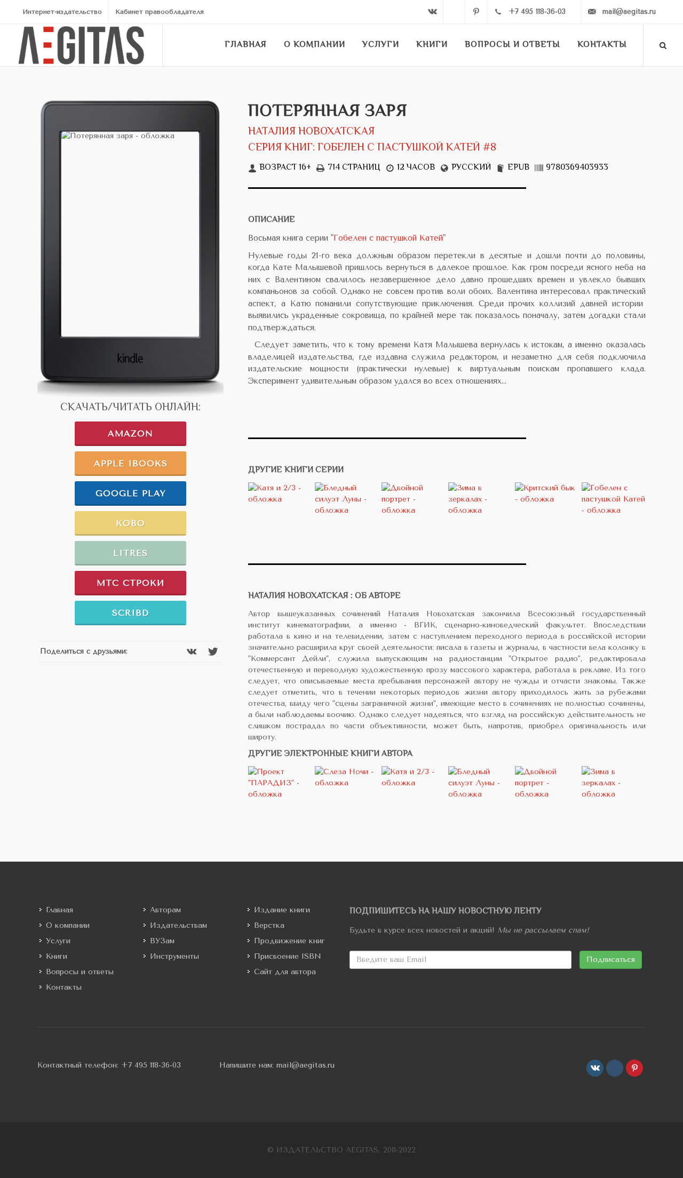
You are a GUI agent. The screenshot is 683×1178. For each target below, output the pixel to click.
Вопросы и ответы (80, 971)
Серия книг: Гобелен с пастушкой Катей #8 (372, 148)
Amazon (130, 433)
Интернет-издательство (62, 11)
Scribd (130, 613)
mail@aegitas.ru (305, 1065)
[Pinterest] (476, 11)
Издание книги (282, 909)
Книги (56, 956)
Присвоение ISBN (287, 956)
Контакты (64, 987)
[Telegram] (454, 11)
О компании (68, 925)
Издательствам (178, 925)
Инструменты (174, 956)
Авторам (165, 909)
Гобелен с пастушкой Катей (388, 238)
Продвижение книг (289, 940)
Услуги (58, 940)
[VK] (432, 11)
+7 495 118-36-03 (151, 1065)
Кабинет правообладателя (159, 11)
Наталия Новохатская (311, 132)
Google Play (131, 493)
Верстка (269, 925)
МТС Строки (130, 583)
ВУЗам (162, 940)
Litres (130, 553)
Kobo (130, 523)
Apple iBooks (131, 463)
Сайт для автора (285, 971)
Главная (59, 909)
